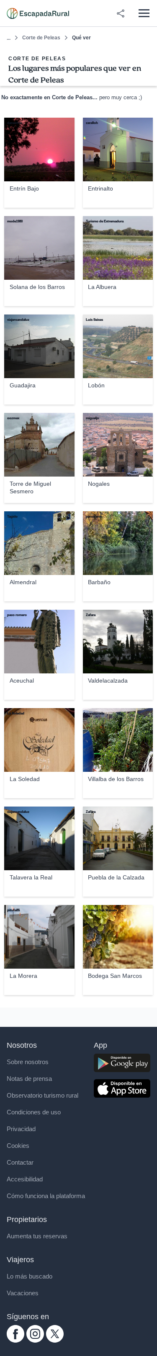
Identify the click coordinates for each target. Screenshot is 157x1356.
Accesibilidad (25, 1179)
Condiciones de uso (34, 1112)
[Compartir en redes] (121, 13)
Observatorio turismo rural (42, 1095)
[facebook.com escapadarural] (15, 1340)
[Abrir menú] (144, 13)
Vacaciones (23, 1293)
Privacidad (21, 1128)
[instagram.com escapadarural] (35, 1340)
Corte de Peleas (41, 38)
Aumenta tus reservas (37, 1236)
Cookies (18, 1145)
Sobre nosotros (28, 1061)
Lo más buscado (29, 1276)
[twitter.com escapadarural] (55, 1340)
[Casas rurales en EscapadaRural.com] (38, 13)
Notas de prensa (29, 1078)
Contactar (20, 1162)
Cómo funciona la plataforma (46, 1195)
